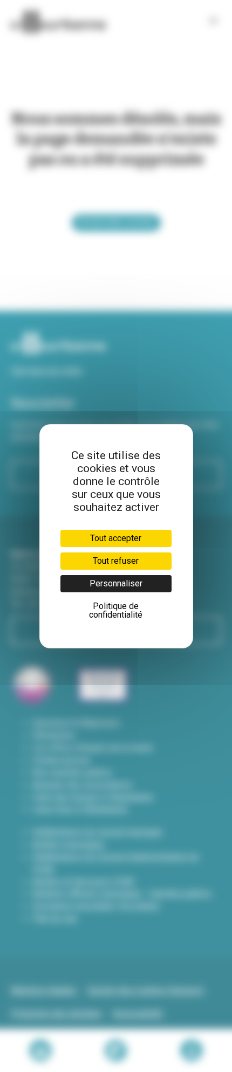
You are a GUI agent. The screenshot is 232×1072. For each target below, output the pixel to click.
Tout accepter (115, 538)
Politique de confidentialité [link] (115, 610)
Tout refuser (116, 561)
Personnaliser (116, 583)
